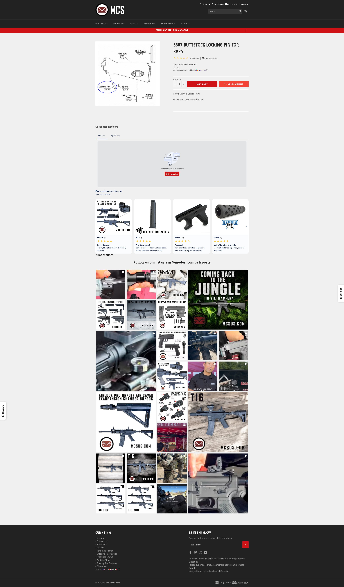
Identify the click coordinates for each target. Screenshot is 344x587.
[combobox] (225, 11)
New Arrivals (101, 23)
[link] (218, 300)
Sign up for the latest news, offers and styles (210, 538)
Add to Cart (202, 84)
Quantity (177, 80)
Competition (167, 23)
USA (107, 569)
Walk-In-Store (103, 560)
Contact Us (102, 541)
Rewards (244, 4)
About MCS (102, 544)
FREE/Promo (219, 4)
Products (118, 23)
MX (118, 569)
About (133, 23)
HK (112, 569)
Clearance (206, 4)
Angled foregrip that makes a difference (209, 571)
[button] (211, 70)
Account (185, 23)
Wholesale (102, 566)
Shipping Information (107, 553)
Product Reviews (105, 556)
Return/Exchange (105, 550)
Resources (149, 23)
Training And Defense (107, 563)
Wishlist (100, 547)
